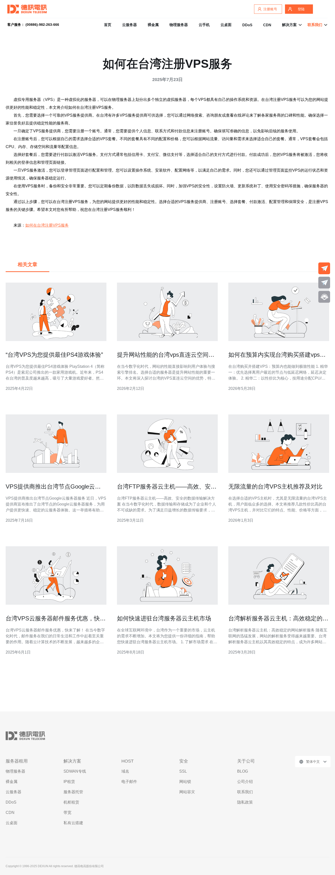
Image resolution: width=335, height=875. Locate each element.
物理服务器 (178, 25)
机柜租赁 (71, 802)
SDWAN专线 (75, 771)
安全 (183, 761)
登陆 (301, 9)
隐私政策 (245, 802)
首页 (107, 25)
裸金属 (153, 25)
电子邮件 (129, 781)
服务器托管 (73, 792)
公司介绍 (245, 781)
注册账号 (270, 9)
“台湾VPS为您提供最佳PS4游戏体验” (54, 354)
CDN (267, 25)
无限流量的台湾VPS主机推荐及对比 (275, 486)
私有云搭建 (73, 823)
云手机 (204, 25)
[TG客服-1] (324, 268)
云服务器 (129, 25)
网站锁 (185, 781)
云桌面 (226, 25)
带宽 (67, 812)
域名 (125, 771)
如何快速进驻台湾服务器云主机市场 (164, 618)
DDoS (247, 25)
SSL (183, 771)
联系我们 (245, 792)
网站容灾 (187, 792)
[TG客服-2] (324, 282)
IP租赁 (69, 781)
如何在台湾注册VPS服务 (47, 225)
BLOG (242, 771)
